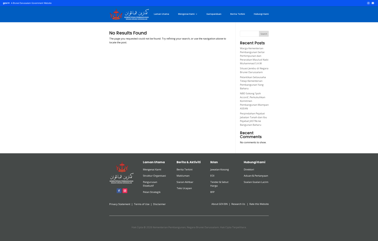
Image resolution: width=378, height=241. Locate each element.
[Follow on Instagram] (125, 190)
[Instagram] (368, 3)
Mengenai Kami (186, 13)
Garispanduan (213, 13)
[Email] (373, 3)
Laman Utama (161, 13)
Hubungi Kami (261, 13)
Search (264, 33)
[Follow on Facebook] (119, 190)
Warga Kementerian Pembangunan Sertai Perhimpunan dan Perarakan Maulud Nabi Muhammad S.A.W (254, 56)
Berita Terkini (237, 13)
